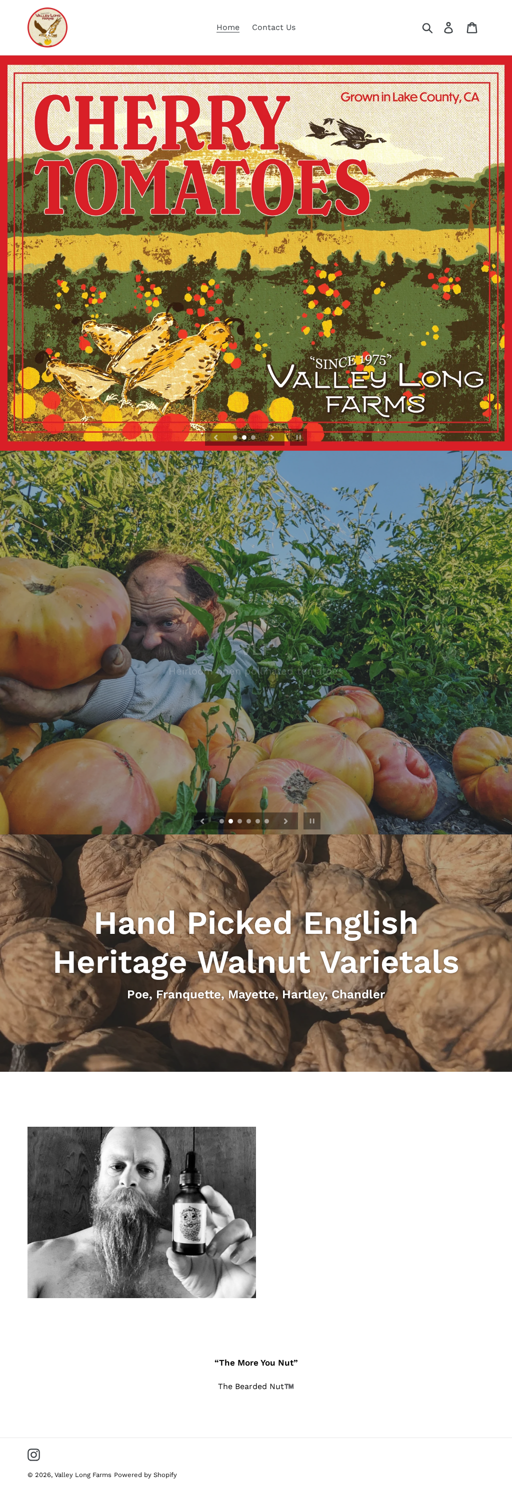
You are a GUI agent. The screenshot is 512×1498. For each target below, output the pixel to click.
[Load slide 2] (245, 438)
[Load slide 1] (236, 438)
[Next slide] (273, 437)
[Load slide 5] (259, 822)
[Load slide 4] (249, 822)
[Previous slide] (216, 437)
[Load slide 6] (267, 822)
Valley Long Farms (83, 1475)
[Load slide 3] (254, 438)
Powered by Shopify (145, 1475)
